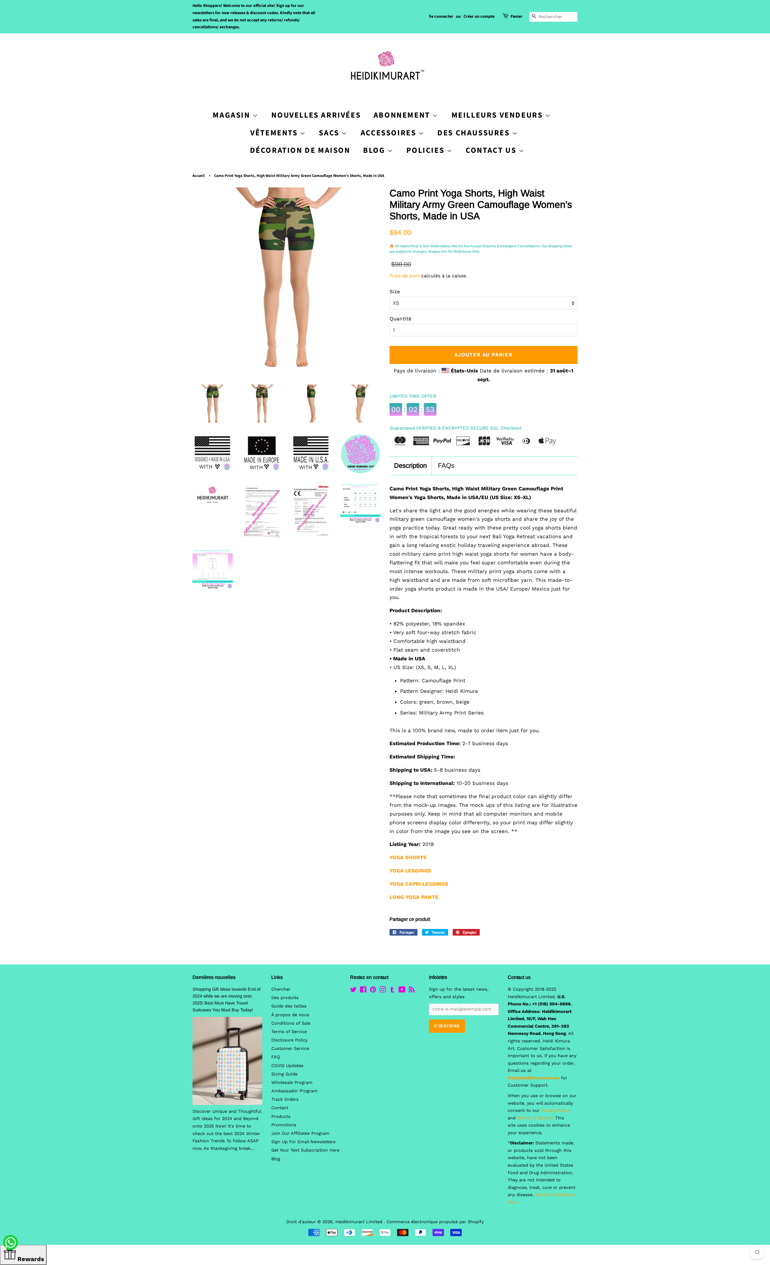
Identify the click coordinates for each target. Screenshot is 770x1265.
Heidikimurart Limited (359, 1221)
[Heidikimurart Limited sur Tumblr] (392, 990)
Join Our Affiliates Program (300, 1133)
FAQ (275, 1057)
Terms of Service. (535, 1118)
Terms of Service (289, 1031)
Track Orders (285, 1099)
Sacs (330, 132)
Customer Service (290, 1048)
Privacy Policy (555, 1110)
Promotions (283, 1125)
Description (410, 465)
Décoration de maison (300, 150)
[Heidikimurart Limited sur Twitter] (353, 990)
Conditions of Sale (290, 1023)
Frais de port (405, 276)
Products (281, 1116)
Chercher (281, 989)
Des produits (285, 997)
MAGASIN (232, 115)
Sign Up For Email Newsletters (303, 1141)
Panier (516, 17)
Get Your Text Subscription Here (305, 1150)
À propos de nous (290, 1014)
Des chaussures (474, 132)
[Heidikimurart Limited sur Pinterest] (373, 990)
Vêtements (275, 132)
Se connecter (441, 17)
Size (395, 291)
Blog (375, 150)
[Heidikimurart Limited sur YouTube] (402, 990)
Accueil (198, 175)
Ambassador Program (294, 1091)
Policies (426, 150)
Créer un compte (479, 17)
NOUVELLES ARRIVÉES (316, 115)
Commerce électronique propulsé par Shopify (435, 1221)
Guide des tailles (288, 1006)
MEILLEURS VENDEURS (498, 115)
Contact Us (492, 150)
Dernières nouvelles (214, 977)
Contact (279, 1107)
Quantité (400, 319)
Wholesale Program (292, 1082)
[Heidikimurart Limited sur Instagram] (382, 990)
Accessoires (389, 132)
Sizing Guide (284, 1074)
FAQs (446, 465)
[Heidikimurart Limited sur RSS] (411, 990)
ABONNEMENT (403, 115)
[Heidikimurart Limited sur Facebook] (363, 990)
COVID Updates (287, 1065)
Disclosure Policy (289, 1040)
